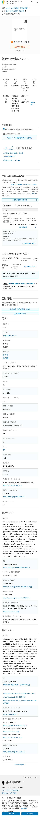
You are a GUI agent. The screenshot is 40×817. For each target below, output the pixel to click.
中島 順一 (6, 358)
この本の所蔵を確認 (28, 243)
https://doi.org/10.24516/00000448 (15, 567)
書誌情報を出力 (10, 156)
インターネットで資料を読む (10, 790)
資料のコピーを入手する (9, 793)
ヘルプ (34, 194)
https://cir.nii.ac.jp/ (9, 714)
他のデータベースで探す (12, 160)
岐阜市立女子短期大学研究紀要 (17, 8)
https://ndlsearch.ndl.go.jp (12, 485)
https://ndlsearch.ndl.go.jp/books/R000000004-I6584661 (20, 701)
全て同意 (30, 814)
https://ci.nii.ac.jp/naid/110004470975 (16, 586)
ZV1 (4, 450)
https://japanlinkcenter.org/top (14, 725)
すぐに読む (21, 47)
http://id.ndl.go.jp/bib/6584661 (14, 496)
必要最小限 (10, 814)
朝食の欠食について (10, 335)
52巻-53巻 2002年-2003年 (15, 11)
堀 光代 (5, 355)
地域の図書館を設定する (19, 200)
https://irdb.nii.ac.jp (10, 611)
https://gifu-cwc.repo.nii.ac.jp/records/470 (18, 693)
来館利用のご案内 (29, 266)
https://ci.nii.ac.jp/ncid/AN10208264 (16, 598)
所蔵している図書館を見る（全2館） (20, 138)
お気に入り (5, 149)
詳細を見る (32, 103)
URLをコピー (12, 149)
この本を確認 (23, 227)
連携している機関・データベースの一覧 (23, 185)
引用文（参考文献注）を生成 (14, 153)
